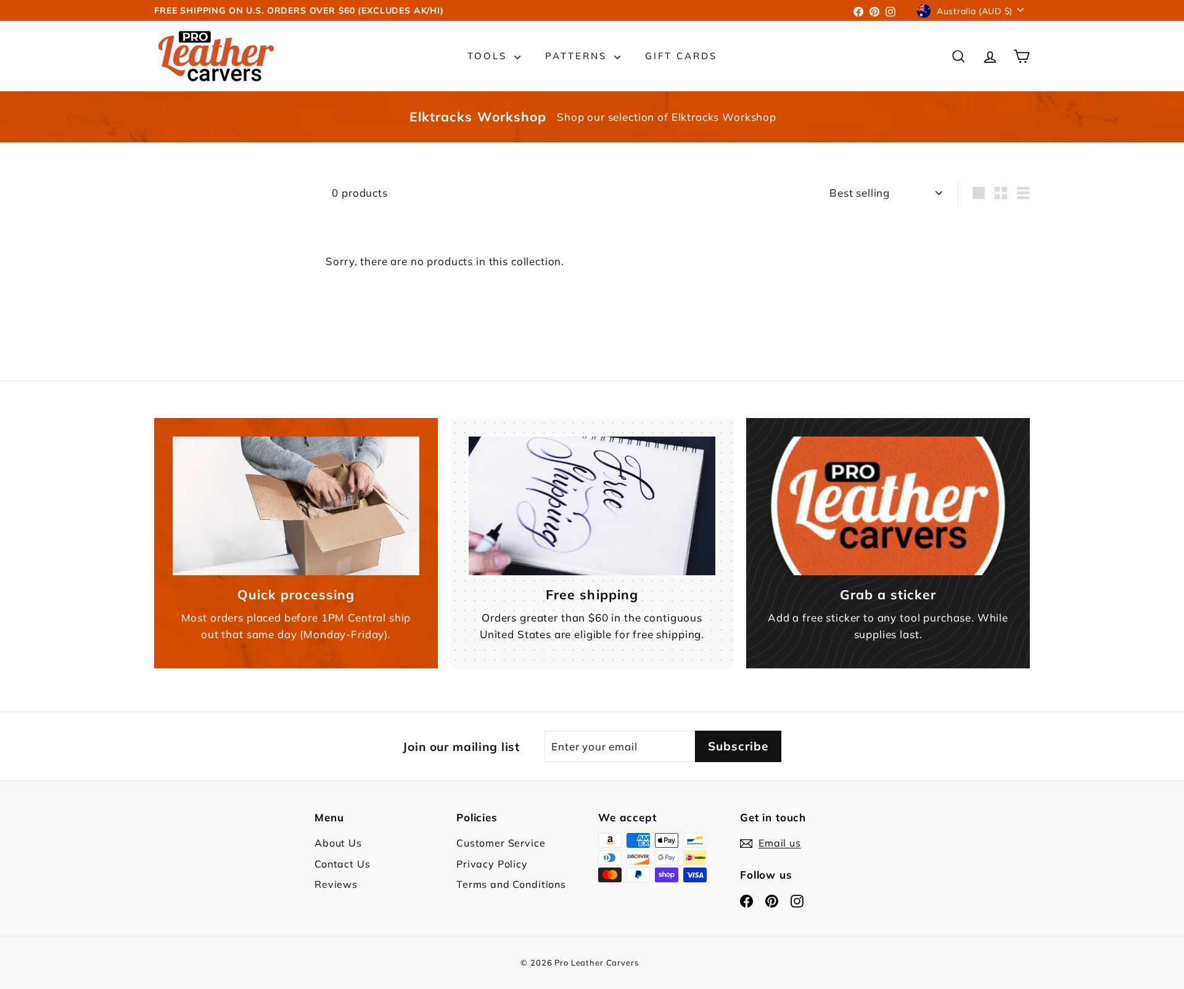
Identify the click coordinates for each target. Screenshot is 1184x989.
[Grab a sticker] (888, 506)
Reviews (336, 884)
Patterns (578, 56)
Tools (489, 56)
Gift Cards (681, 56)
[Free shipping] (592, 506)
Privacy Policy (492, 864)
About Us (338, 843)
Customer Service (501, 843)
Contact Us (342, 864)
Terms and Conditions (511, 884)
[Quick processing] (296, 506)
